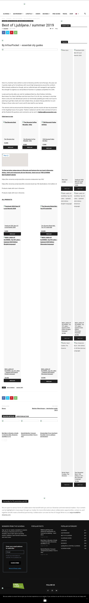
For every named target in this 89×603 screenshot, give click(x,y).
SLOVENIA (9, 18)
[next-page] (6, 440)
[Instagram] (52, 590)
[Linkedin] (56, 590)
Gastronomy (17, 14)
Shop (71, 14)
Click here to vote (7, 116)
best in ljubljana (11, 387)
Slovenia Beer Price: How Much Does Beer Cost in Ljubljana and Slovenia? (48, 434)
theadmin (5, 28)
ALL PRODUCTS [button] (7, 199)
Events (38, 14)
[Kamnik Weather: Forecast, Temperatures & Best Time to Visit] (29, 426)
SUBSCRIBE (15, 563)
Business (46, 14)
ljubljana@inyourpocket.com (47, 112)
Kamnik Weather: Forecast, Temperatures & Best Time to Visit (29, 434)
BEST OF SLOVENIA (17, 18)
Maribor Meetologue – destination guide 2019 (45, 409)
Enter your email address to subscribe (14, 547)
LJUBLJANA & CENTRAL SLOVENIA (25, 21)
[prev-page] (3, 440)
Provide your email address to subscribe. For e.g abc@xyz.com (13, 556)
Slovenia (6, 14)
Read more (66, 484)
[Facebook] (3, 32)
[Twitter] (7, 32)
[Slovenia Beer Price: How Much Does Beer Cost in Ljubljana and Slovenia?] (49, 426)
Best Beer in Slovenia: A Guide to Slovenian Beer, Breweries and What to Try (10, 434)
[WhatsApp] (15, 32)
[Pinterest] (11, 32)
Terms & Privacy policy (15, 568)
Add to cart (10, 147)
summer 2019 (19, 387)
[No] (87, 598)
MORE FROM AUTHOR (22, 416)
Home (3, 18)
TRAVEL (65, 14)
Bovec (4, 408)
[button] (85, 14)
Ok (45, 600)
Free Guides (56, 14)
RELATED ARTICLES (8, 416)
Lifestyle (29, 14)
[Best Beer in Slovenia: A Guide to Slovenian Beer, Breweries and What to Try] (10, 426)
